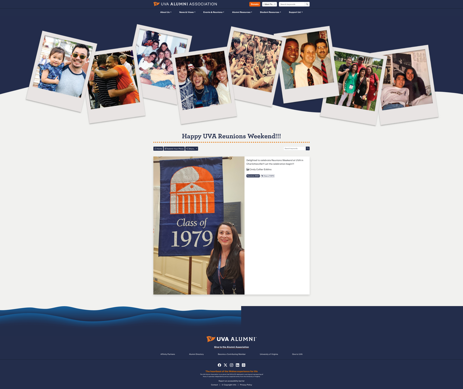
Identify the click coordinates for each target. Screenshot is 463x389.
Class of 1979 (268, 176)
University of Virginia (269, 354)
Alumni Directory (196, 354)
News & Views (186, 12)
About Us (165, 12)
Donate (255, 4)
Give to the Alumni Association (231, 347)
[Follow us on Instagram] (231, 365)
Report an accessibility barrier (232, 381)
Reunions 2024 (253, 176)
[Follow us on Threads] (243, 365)
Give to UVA (297, 354)
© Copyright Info (229, 385)
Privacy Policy (246, 385)
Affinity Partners (167, 354)
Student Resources (269, 12)
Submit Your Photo (175, 149)
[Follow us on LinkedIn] (237, 365)
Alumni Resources (241, 12)
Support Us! (295, 12)
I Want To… (269, 4)
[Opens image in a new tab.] (199, 225)
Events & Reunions (212, 12)
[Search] (307, 4)
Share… (192, 149)
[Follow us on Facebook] (219, 365)
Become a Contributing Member (232, 354)
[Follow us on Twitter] (225, 365)
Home (159, 149)
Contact (214, 385)
